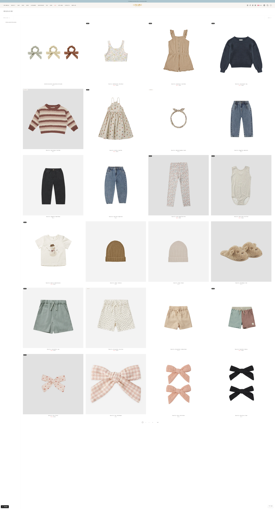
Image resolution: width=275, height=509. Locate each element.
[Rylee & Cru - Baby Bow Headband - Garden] (178, 119)
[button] (19, 5)
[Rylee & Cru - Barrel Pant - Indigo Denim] (116, 185)
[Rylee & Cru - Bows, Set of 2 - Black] (241, 384)
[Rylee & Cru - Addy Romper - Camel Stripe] (178, 52)
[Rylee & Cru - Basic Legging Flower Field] (178, 185)
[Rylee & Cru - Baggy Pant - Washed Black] (53, 185)
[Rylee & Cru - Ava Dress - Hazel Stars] (116, 119)
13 (152, 422)
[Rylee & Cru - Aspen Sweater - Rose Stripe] (53, 119)
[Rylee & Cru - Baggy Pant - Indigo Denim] (241, 119)
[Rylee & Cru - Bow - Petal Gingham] (116, 384)
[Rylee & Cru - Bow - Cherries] (53, 384)
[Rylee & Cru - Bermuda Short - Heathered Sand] (178, 318)
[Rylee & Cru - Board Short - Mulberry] (241, 318)
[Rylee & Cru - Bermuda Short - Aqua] (53, 318)
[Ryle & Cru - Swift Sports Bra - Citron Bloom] (116, 52)
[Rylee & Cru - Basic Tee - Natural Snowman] (53, 251)
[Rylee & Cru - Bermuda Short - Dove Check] (116, 318)
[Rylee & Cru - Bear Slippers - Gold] (241, 251)
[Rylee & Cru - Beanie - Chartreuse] (116, 251)
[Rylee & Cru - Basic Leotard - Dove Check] (241, 185)
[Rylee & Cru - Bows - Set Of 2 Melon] (178, 384)
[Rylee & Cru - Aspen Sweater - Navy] (241, 52)
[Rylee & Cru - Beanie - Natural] (178, 251)
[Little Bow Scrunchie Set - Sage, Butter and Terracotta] (53, 52)
